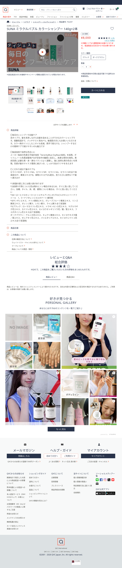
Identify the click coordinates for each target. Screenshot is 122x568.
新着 (32, 17)
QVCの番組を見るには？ (38, 500)
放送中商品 (23, 17)
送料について (34, 481)
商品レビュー (51, 277)
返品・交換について (88, 81)
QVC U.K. (55, 552)
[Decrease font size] (77, 124)
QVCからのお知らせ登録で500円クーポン (23, 461)
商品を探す (7, 17)
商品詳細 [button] (14, 130)
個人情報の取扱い (80, 481)
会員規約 (77, 492)
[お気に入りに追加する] (112, 29)
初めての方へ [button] (52, 456)
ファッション (52, 17)
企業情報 (54, 477)
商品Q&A (70, 277)
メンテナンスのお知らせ (16, 518)
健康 (77, 17)
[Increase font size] (74, 124)
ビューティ (40, 17)
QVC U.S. (47, 552)
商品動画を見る (17, 99)
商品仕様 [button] (14, 228)
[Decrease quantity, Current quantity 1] (82, 66)
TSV (15, 17)
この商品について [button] (18, 234)
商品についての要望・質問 (22, 249)
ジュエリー (86, 17)
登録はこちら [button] (24, 456)
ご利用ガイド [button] (70, 456)
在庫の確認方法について (21, 239)
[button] (91, 9)
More (61, 429)
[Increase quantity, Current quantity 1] (90, 66)
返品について (34, 490)
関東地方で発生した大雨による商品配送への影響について (16, 480)
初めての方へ (111, 17)
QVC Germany (65, 552)
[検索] (74, 10)
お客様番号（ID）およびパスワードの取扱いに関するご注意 (16, 507)
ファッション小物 (66, 17)
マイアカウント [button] (98, 456)
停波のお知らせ (12, 514)
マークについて (17, 246)
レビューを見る (110, 40)
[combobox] (56, 10)
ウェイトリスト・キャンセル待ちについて (27, 242)
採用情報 (54, 481)
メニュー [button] (17, 9)
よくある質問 (54, 462)
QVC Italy (75, 552)
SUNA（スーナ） (13, 25)
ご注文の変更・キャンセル (97, 461)
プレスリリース (57, 485)
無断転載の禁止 (12, 522)
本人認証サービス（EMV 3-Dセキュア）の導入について (16, 497)
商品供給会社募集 (58, 490)
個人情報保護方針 (80, 477)
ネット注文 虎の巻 (69, 462)
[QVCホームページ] (8, 22)
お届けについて (35, 485)
